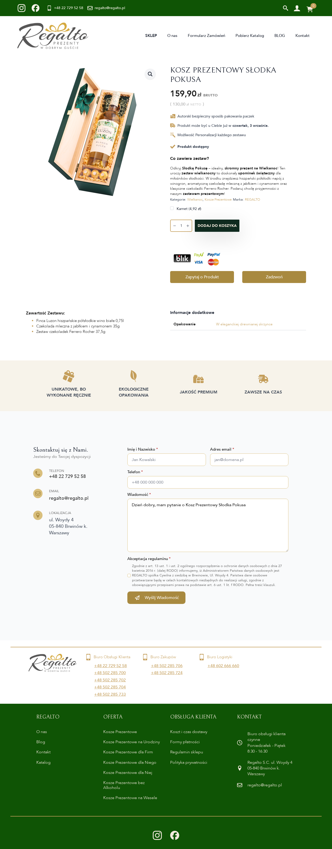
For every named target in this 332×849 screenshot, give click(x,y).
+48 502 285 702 (110, 680)
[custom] (21, 8)
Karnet (188, 208)
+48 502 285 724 (167, 673)
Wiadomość (139, 495)
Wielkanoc (195, 199)
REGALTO (252, 199)
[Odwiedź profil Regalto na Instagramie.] (157, 835)
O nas (172, 35)
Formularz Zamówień (206, 35)
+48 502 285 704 (110, 687)
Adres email (222, 449)
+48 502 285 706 (167, 666)
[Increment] (188, 225)
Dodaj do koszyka (217, 225)
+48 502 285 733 (110, 694)
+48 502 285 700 (110, 673)
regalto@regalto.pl (68, 498)
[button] (150, 74)
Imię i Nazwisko (142, 449)
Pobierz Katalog (250, 35)
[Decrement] (174, 225)
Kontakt (302, 35)
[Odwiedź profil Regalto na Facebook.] (175, 835)
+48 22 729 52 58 (67, 476)
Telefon (135, 472)
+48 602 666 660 (223, 666)
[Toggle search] (285, 8)
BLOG (279, 35)
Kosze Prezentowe (218, 199)
